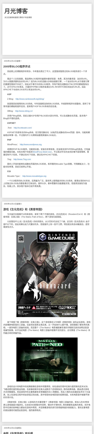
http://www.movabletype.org (34, 176)
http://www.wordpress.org (31, 144)
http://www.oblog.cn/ (24, 111)
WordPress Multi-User (42, 152)
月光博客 (16, 11)
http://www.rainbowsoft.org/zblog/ (30, 99)
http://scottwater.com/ (23, 128)
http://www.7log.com (22, 159)
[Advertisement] (47, 37)
